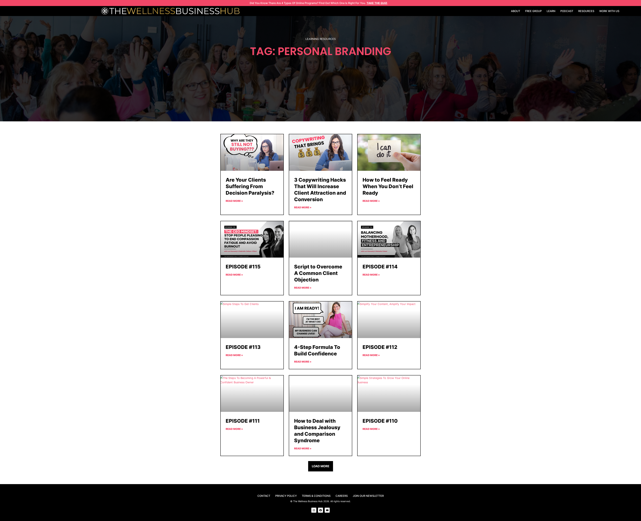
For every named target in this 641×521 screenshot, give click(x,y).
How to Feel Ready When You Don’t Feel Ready (388, 186)
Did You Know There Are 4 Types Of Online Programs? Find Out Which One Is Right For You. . (319, 3)
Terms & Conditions (316, 495)
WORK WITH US (609, 11)
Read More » (234, 200)
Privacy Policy (286, 495)
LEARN (551, 11)
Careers (342, 495)
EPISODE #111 (243, 421)
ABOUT (515, 11)
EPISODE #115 (243, 267)
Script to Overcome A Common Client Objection (318, 273)
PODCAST (566, 11)
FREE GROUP (533, 11)
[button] (320, 466)
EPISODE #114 (380, 267)
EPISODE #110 (380, 421)
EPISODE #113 (243, 347)
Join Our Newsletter (368, 495)
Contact (263, 495)
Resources (586, 11)
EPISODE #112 (380, 347)
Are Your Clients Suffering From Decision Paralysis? (250, 186)
